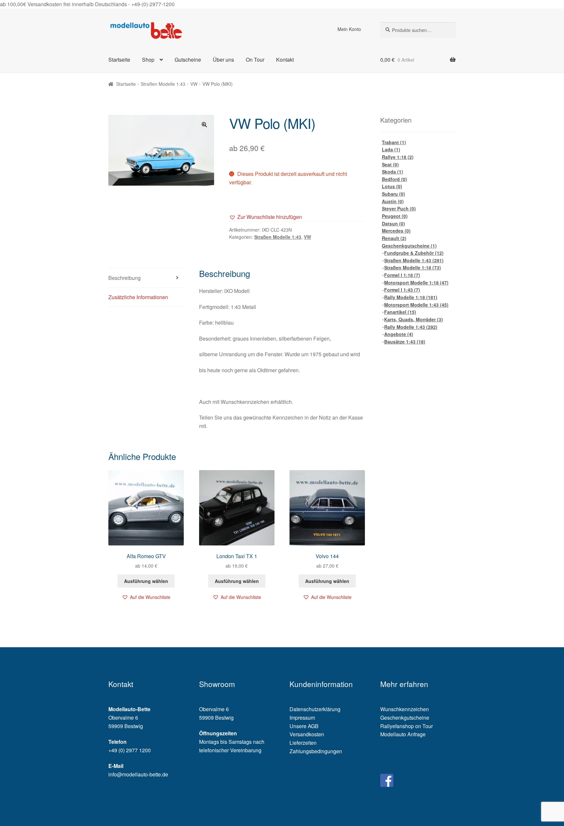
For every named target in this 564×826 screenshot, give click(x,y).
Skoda (392, 171)
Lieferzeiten (303, 742)
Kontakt (285, 59)
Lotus (392, 186)
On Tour (255, 59)
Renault (394, 238)
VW (193, 84)
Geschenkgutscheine (409, 245)
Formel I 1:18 (402, 275)
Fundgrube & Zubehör (414, 253)
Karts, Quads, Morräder (413, 319)
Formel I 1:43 (402, 289)
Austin (393, 201)
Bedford (394, 179)
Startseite (119, 59)
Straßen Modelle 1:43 (163, 84)
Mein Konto (349, 29)
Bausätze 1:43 (404, 341)
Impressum (302, 717)
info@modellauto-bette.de (138, 774)
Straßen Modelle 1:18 (412, 267)
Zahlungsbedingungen (316, 751)
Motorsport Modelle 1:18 (416, 282)
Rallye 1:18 (398, 157)
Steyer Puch (399, 208)
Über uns (223, 59)
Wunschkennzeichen (404, 709)
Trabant (394, 142)
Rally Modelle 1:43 (410, 327)
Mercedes (396, 230)
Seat (390, 164)
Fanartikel (400, 312)
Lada (391, 149)
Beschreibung (124, 278)
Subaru (393, 194)
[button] (265, 217)
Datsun (393, 223)
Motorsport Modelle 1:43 (416, 304)
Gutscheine (188, 59)
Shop (148, 59)
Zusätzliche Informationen (138, 297)
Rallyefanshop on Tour (406, 726)
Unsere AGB (304, 726)
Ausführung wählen (146, 581)
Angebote (398, 334)
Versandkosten (307, 734)
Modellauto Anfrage (403, 734)
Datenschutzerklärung (315, 709)
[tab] (146, 278)
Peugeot (395, 216)
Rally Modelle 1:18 (410, 297)
